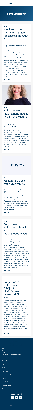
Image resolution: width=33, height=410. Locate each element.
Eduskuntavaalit (6, 375)
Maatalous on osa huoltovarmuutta (14, 182)
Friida (3, 364)
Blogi (5, 177)
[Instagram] (16, 397)
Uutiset (5, 26)
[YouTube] (20, 397)
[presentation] (16, 95)
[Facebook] (12, 397)
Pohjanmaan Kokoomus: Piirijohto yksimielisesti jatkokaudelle (12, 288)
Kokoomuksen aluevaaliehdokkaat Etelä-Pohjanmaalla (16, 114)
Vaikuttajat (5, 371)
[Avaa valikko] (29, 3)
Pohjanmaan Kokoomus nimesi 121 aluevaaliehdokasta (15, 228)
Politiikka (4, 378)
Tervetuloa (5, 361)
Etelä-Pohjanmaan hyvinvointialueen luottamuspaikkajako (16, 34)
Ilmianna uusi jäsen (7, 385)
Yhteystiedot (5, 389)
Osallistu (4, 368)
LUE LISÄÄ (7, 79)
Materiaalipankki (6, 382)
